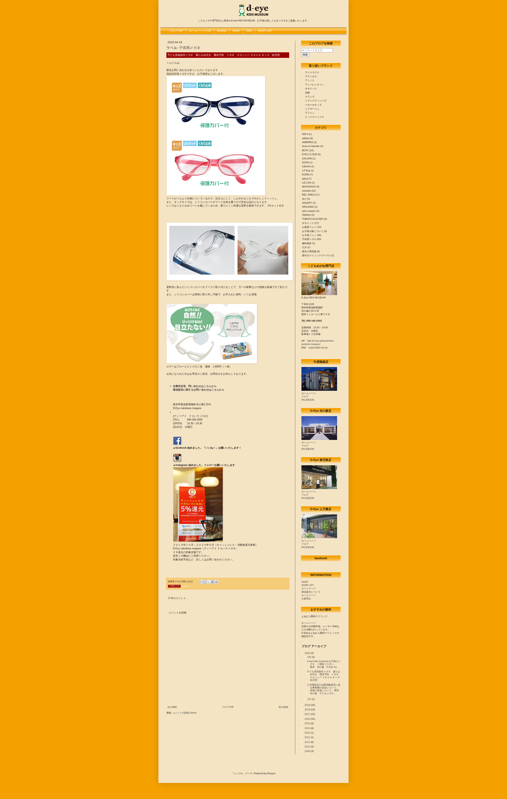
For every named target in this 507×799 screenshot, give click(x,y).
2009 (308, 751)
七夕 (304, 247)
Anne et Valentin (311, 146)
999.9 (305, 134)
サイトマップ (308, 588)
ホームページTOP (200, 30)
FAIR (249, 30)
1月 (309, 699)
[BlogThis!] (205, 582)
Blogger (271, 773)
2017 (308, 714)
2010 (308, 746)
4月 (309, 657)
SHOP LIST (265, 30)
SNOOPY (307, 203)
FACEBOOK (307, 400)
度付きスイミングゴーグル (316, 255)
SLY (304, 199)
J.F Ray (306, 170)
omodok (306, 190)
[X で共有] (209, 582)
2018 (308, 709)
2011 (308, 742)
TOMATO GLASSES (312, 219)
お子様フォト (309, 235)
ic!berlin (306, 166)
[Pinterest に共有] (216, 582)
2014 (308, 728)
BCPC (305, 150)
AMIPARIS (307, 142)
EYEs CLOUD (309, 154)
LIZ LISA (306, 182)
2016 (308, 719)
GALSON (307, 158)
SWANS (306, 215)
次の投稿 (172, 707)
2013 (308, 732)
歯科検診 (307, 243)
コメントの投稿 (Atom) (184, 712)
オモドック (308, 223)
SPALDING (308, 206)
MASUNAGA (309, 186)
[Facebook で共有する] (213, 582)
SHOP (236, 30)
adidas (305, 138)
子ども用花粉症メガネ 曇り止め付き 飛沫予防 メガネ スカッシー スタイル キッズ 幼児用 (324, 675)
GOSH (305, 162)
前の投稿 (283, 707)
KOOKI (305, 174)
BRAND (222, 30)
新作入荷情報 (309, 251)
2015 (308, 723)
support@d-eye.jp (318, 347)
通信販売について (310, 592)
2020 (308, 653)
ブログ (305, 396)
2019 (308, 705)
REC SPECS (309, 194)
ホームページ (308, 393)
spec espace (309, 211)
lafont (305, 178)
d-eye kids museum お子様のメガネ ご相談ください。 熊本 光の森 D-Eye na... (323, 664)
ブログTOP (176, 30)
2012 (308, 737)
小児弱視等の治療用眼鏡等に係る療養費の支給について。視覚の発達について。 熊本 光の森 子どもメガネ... (324, 689)
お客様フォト (309, 227)
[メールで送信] (201, 582)
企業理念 (306, 598)
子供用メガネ (189, 48)
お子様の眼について (312, 231)
